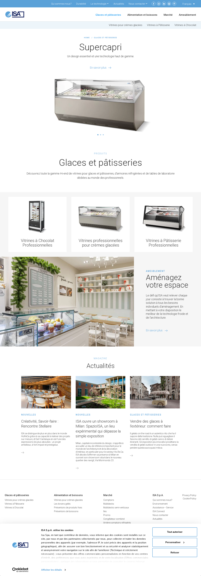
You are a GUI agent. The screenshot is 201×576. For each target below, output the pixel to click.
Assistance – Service (163, 507)
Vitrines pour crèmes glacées (125, 25)
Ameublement (187, 15)
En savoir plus (98, 67)
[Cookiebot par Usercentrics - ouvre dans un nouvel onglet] (20, 570)
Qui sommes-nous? (61, 3)
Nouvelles (28, 414)
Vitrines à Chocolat (185, 25)
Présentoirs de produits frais (68, 507)
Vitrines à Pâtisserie (158, 25)
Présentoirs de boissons (66, 511)
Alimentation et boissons (142, 15)
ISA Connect (159, 511)
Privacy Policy (189, 495)
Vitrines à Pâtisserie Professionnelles (163, 242)
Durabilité (81, 3)
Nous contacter (137, 3)
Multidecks (108, 504)
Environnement (160, 504)
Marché (168, 15)
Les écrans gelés (62, 504)
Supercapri (100, 47)
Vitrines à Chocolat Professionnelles (37, 242)
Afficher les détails (51, 569)
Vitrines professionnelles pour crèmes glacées (100, 242)
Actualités (119, 3)
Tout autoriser (174, 532)
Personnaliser (173, 542)
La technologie (98, 3)
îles (105, 511)
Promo (106, 515)
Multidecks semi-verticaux (116, 507)
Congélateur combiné (114, 519)
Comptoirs (108, 500)
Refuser (175, 552)
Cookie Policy (189, 498)
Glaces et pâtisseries (108, 15)
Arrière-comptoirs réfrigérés (117, 522)
